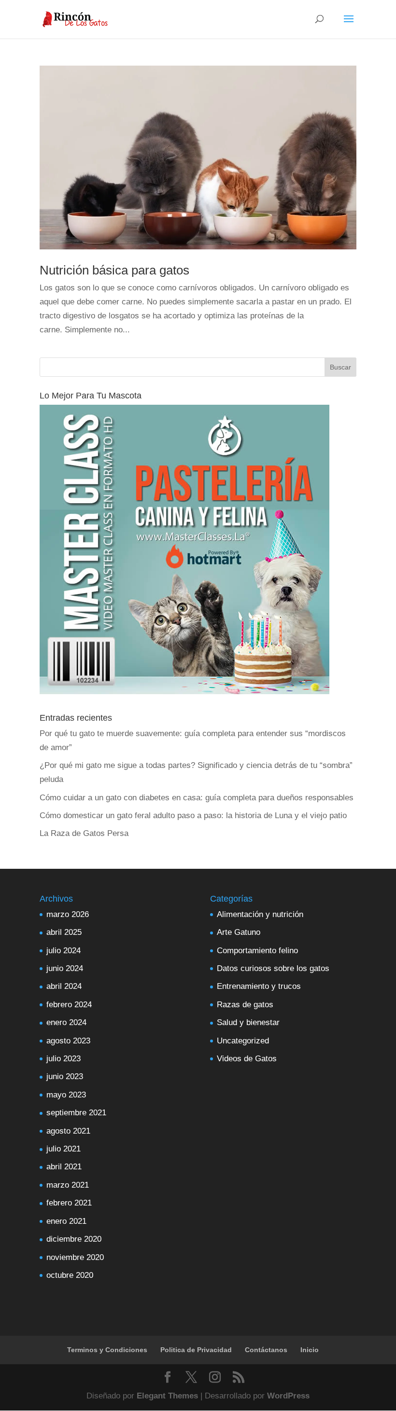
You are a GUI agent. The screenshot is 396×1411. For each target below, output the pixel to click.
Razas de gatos (245, 1004)
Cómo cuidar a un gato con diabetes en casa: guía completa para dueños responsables (197, 797)
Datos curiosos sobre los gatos (273, 968)
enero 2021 (66, 1221)
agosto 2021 (68, 1131)
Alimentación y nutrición (260, 914)
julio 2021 (63, 1148)
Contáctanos (266, 1350)
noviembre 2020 (75, 1257)
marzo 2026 (67, 914)
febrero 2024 (69, 1004)
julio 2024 (63, 950)
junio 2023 (64, 1076)
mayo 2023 (66, 1094)
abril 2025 (64, 932)
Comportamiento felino (257, 950)
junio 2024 (64, 968)
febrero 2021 (69, 1202)
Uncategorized (243, 1040)
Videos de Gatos (247, 1058)
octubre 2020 (69, 1275)
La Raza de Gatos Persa (84, 833)
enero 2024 (66, 1022)
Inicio (309, 1350)
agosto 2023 (68, 1040)
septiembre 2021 (76, 1112)
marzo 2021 (67, 1185)
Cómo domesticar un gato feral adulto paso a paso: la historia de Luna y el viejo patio (193, 815)
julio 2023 (63, 1058)
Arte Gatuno (238, 932)
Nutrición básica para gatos (114, 270)
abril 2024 (64, 986)
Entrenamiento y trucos (259, 986)
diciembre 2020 (73, 1239)
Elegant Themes (167, 1395)
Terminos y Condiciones (107, 1350)
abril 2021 (64, 1166)
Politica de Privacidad (196, 1350)
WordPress (288, 1395)
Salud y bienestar (248, 1022)
